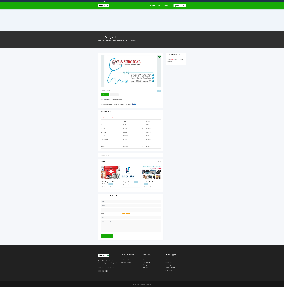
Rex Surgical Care (128, 182)
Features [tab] (114, 95)
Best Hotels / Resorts (126, 262)
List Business (180, 5)
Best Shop (145, 267)
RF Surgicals (147, 182)
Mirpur (105, 184)
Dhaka (108, 90)
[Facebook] (110, 155)
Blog (159, 5)
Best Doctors (146, 259)
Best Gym (145, 265)
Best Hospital (146, 262)
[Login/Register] (171, 5)
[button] (158, 161)
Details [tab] (105, 95)
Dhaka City (104, 90)
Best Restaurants (125, 259)
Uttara (126, 186)
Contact (166, 5)
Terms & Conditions (170, 267)
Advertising (168, 265)
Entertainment (124, 265)
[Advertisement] (142, 20)
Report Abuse (120, 104)
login (172, 59)
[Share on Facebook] (133, 104)
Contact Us (168, 262)
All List (152, 5)
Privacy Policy (169, 270)
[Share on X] (135, 104)
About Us (168, 259)
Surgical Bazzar (107, 182)
